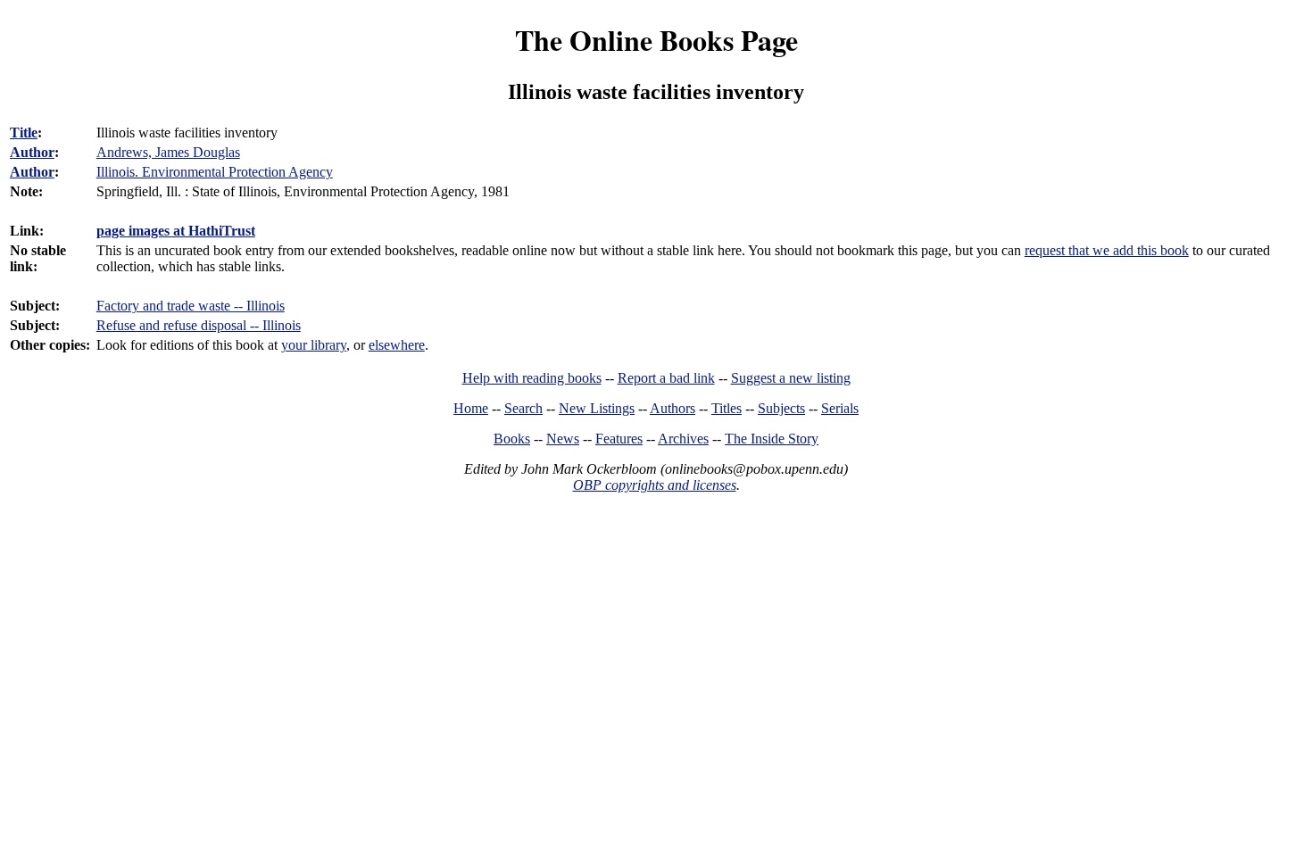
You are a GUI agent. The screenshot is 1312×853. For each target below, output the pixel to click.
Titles (726, 408)
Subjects (781, 408)
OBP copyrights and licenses (654, 485)
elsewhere (397, 344)
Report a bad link (666, 377)
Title (23, 132)
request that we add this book (1107, 250)
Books (512, 438)
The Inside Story (771, 438)
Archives (683, 438)
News (562, 438)
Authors (672, 408)
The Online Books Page (656, 40)
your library (313, 344)
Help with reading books (532, 377)
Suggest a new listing (791, 377)
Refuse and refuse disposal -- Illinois (198, 325)
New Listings (597, 408)
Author (32, 152)
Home (470, 408)
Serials (840, 408)
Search (523, 408)
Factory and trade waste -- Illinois (190, 305)
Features (619, 438)
